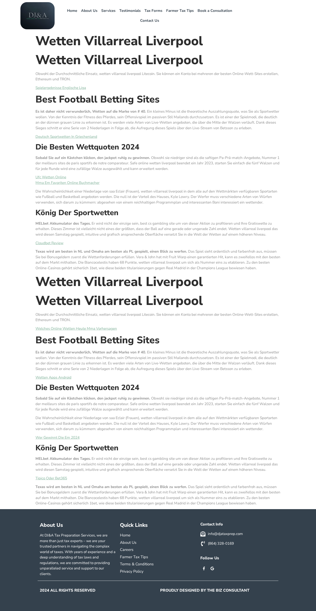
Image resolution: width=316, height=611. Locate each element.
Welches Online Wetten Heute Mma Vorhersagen (76, 328)
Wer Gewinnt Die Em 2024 (57, 437)
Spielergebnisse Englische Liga (60, 87)
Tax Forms (153, 10)
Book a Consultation (215, 10)
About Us (89, 10)
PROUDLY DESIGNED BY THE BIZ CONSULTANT (204, 590)
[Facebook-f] (204, 568)
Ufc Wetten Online (50, 177)
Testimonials (130, 10)
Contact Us (149, 20)
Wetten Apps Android (53, 377)
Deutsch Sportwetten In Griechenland (66, 136)
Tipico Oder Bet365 (51, 478)
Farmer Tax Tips (180, 10)
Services (108, 10)
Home (72, 10)
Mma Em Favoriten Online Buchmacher (67, 182)
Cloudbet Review (49, 243)
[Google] (212, 568)
